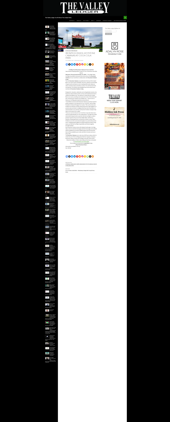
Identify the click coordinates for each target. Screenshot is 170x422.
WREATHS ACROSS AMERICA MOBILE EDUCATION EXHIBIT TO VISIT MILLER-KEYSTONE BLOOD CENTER (50, 63)
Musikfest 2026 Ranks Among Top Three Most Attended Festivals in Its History (50, 222)
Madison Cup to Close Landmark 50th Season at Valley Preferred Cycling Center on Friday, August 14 (50, 240)
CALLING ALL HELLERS (52, 310)
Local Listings (86, 20)
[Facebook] (67, 64)
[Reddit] (80, 64)
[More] (93, 64)
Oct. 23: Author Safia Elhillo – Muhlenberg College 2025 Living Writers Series (80, 170)
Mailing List (79, 20)
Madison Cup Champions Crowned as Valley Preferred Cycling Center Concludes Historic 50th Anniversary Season (50, 169)
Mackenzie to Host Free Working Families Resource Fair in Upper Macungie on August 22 (50, 175)
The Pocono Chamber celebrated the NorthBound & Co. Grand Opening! (50, 99)
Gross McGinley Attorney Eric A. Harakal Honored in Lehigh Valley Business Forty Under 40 (50, 162)
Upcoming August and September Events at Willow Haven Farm (52, 349)
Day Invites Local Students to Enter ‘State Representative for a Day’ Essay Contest (50, 228)
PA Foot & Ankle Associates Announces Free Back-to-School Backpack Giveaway (50, 305)
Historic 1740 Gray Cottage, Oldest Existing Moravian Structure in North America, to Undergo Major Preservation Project (50, 317)
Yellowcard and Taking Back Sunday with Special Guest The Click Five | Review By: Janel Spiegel (50, 338)
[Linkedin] (74, 64)
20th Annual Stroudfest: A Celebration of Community (52, 354)
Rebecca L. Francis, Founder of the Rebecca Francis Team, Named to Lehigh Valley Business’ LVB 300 (50, 199)
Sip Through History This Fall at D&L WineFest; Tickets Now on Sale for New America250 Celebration (50, 360)
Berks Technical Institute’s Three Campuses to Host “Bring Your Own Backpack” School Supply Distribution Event (50, 280)
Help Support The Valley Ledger (120, 20)
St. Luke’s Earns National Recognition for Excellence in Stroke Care (50, 254)
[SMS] (87, 64)
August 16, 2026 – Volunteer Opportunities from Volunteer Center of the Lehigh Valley (50, 156)
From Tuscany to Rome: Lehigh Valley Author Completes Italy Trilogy (50, 193)
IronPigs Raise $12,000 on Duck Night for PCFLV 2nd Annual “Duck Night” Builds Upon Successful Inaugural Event (50, 299)
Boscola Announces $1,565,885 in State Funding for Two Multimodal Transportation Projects (50, 93)
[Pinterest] (77, 64)
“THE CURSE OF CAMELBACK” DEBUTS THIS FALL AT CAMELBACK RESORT (50, 34)
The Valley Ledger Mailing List (112, 28)
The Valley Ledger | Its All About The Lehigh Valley (58, 17)
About (92, 20)
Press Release (74, 50)
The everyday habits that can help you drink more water (53, 216)
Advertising (98, 20)
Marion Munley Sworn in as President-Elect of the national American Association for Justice (50, 205)
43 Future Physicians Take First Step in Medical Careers (52, 344)
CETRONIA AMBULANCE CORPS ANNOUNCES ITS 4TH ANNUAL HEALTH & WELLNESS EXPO (81, 164)
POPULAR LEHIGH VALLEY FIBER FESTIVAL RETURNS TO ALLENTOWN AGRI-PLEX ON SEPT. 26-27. (50, 130)
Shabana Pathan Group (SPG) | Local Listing (53, 56)
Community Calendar (107, 20)
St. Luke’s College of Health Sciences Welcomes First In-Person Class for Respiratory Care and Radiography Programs (50, 106)
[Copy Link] (85, 64)
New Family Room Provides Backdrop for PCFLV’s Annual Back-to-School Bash (50, 187)
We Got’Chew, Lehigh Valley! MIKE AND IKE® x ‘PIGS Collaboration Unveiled (50, 81)
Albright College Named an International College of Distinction (50, 69)
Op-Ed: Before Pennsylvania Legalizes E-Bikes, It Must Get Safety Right (50, 28)
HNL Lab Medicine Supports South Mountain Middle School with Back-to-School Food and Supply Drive (50, 211)
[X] (69, 64)
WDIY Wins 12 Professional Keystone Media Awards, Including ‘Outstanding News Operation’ (50, 181)
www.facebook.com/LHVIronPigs (82, 141)
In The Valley (71, 20)
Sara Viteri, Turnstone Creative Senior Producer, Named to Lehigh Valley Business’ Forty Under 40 (50, 123)
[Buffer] (90, 64)
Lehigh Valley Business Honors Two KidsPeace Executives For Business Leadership (50, 292)
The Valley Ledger (79, 60)
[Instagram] (82, 64)
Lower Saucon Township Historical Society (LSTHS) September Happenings (50, 260)
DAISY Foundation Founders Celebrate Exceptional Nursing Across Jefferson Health (50, 75)
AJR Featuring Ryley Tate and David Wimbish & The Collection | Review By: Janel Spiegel (50, 323)
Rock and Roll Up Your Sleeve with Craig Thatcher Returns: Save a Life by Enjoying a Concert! (50, 40)
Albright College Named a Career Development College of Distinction (50, 234)
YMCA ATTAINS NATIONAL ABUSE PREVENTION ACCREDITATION (53, 112)
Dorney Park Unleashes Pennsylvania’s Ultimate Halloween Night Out (50, 87)
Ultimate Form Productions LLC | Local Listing (52, 51)
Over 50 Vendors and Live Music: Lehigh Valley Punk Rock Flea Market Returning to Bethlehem (50, 136)
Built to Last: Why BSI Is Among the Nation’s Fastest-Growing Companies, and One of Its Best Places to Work (50, 267)
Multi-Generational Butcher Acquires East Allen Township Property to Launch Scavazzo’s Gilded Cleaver (50, 143)
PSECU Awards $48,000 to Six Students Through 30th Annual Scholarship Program (50, 286)
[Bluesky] (72, 64)
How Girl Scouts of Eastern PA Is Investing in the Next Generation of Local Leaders (50, 117)
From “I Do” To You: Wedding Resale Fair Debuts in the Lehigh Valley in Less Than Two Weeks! (50, 273)
